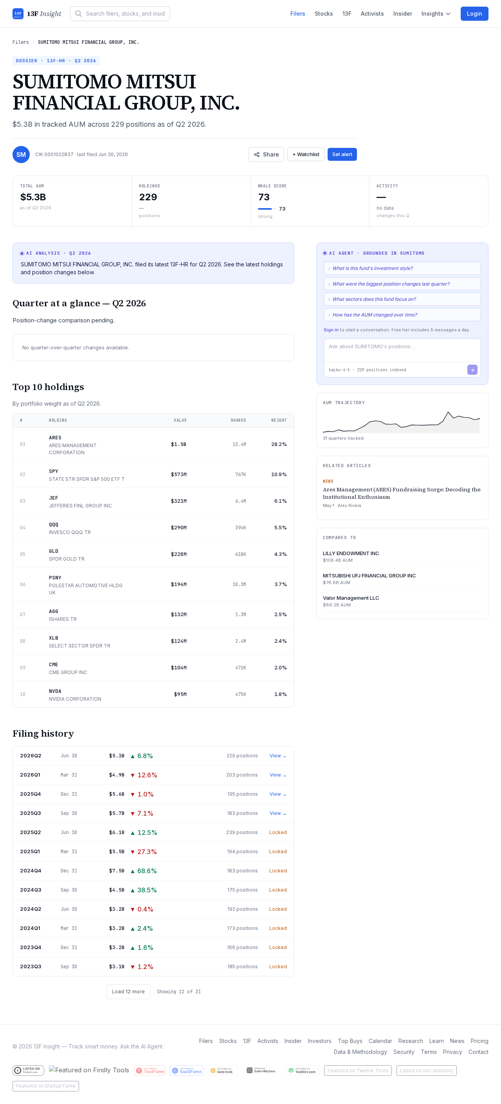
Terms (429, 1051)
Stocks (324, 13)
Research (410, 1040)
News (457, 1040)
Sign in (331, 330)
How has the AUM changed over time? (372, 315)
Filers (297, 13)
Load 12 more (128, 991)
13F (346, 13)
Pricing (479, 1040)
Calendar (380, 1040)
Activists (372, 13)
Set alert (342, 154)
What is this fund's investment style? (370, 269)
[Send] (472, 370)
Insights (432, 13)
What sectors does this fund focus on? (372, 299)
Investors (320, 1040)
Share (271, 154)
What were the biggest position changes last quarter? (388, 284)
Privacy (452, 1051)
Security (403, 1051)
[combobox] (120, 13)
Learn (436, 1040)
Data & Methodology (360, 1051)
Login (474, 13)
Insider (402, 13)
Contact (478, 1051)
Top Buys (350, 1040)
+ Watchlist (305, 154)
